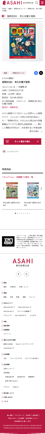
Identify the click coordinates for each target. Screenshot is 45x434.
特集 (5, 321)
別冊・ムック (23, 287)
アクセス (6, 387)
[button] (15, 213)
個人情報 (9, 415)
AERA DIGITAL (8, 307)
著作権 (28, 415)
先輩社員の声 (9, 377)
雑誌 (5, 283)
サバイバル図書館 (23, 311)
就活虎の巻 (21, 377)
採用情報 (7, 373)
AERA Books (8, 311)
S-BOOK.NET (8, 348)
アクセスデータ (19, 415)
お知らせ (16, 387)
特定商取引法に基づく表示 (22, 421)
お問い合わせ (8, 397)
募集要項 (31, 377)
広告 (5, 358)
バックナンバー (13, 151)
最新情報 (7, 325)
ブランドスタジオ (16, 358)
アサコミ (7, 315)
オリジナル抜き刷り (32, 358)
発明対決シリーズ (19, 8)
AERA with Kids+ (23, 307)
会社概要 (7, 364)
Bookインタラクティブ (24, 344)
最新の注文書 (8, 344)
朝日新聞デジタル (31, 418)
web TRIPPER (19, 315)
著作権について (9, 393)
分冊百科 (13, 287)
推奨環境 (35, 415)
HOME (4, 8)
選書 (24, 297)
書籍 (10, 8)
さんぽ (32, 315)
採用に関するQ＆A (11, 381)
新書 (17, 297)
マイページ (7, 334)
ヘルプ (6, 401)
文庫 (11, 297)
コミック (32, 297)
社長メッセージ (9, 368)
